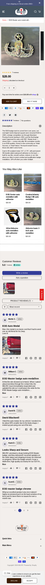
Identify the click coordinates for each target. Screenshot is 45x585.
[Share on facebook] (26, 358)
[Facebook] (4, 115)
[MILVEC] (21, 11)
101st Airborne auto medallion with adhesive (12, 230)
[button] (3, 11)
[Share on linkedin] (35, 358)
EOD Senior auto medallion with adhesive (13, 197)
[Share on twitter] (40, 358)
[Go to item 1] (9, 288)
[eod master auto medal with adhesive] (20, 46)
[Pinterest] (16, 115)
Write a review (22, 273)
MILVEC (21, 565)
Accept (30, 581)
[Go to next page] (28, 510)
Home (4, 20)
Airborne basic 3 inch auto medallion (32, 230)
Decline (14, 581)
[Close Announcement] (40, 3)
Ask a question (22, 278)
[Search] (35, 12)
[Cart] (39, 12)
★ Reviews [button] (42, 294)
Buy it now (32, 101)
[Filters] (4, 307)
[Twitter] (10, 115)
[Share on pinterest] (31, 358)
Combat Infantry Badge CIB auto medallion (32, 197)
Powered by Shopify (30, 565)
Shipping (5, 80)
